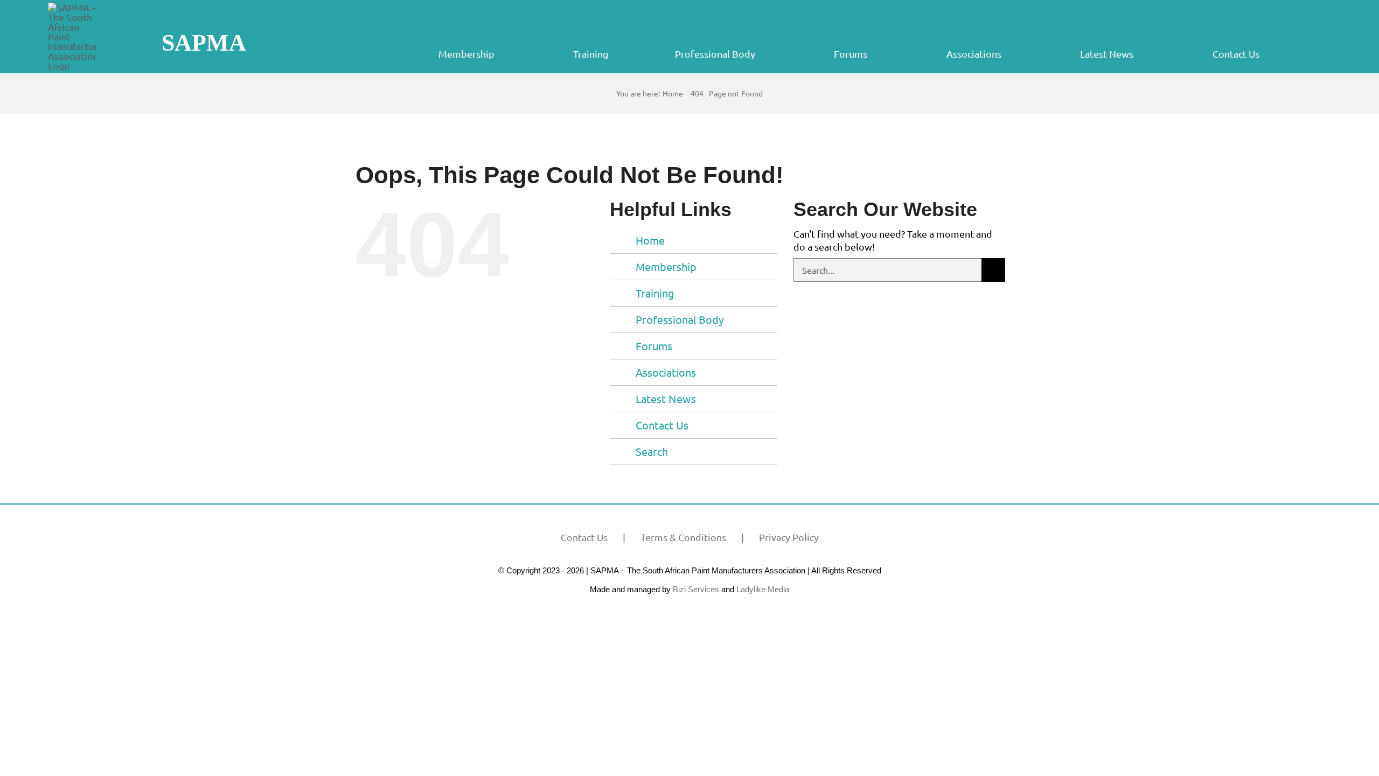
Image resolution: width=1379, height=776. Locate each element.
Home (650, 240)
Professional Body (680, 319)
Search (652, 451)
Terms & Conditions (683, 537)
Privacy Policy (789, 537)
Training (655, 293)
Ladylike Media (762, 589)
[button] (1330, 53)
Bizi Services (696, 589)
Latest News (666, 398)
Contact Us (662, 425)
